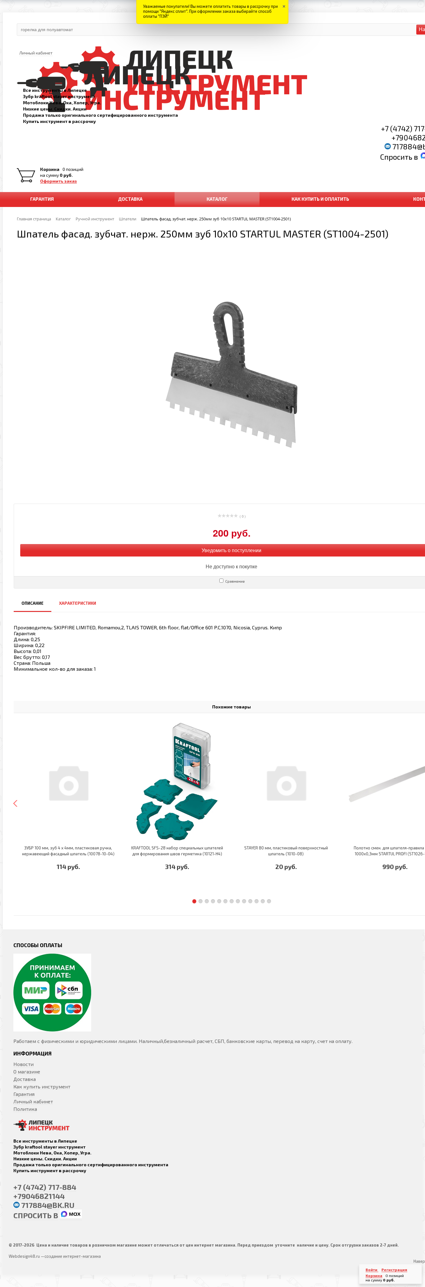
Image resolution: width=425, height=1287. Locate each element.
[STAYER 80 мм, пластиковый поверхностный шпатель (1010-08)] (286, 782)
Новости (23, 1064)
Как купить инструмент (41, 1086)
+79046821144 (39, 1195)
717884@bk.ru (47, 1204)
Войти (372, 1269)
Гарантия (24, 1094)
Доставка (24, 1079)
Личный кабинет (33, 1101)
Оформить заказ (58, 181)
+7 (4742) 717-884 (44, 1186)
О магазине (26, 1071)
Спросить (397, 156)
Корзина (49, 169)
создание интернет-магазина (72, 1256)
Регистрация (394, 1269)
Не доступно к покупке (231, 566)
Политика (25, 1109)
